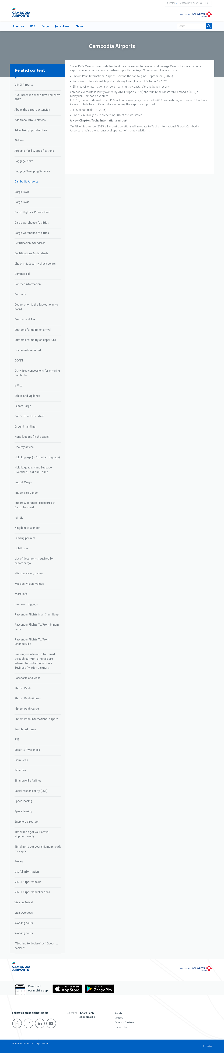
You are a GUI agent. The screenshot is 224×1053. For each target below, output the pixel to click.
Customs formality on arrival (33, 329)
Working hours (24, 923)
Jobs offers (62, 26)
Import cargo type (26, 492)
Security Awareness (27, 749)
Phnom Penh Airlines (28, 698)
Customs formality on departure (35, 340)
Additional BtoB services (30, 120)
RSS (17, 739)
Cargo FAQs (22, 192)
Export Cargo (23, 406)
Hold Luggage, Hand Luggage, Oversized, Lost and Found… (33, 470)
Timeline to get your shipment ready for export (38, 849)
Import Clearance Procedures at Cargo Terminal (35, 505)
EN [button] (206, 3)
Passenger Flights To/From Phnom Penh (37, 627)
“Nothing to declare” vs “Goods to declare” (36, 946)
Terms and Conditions (125, 1022)
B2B (32, 26)
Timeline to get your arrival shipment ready (32, 834)
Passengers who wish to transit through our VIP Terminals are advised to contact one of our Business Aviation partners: (35, 661)
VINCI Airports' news (28, 882)
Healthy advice (24, 447)
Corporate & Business (191, 3)
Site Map (119, 1013)
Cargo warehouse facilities (32, 222)
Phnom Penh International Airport (36, 719)
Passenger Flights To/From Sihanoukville (32, 642)
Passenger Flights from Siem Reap (37, 614)
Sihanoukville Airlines (28, 780)
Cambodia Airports (26, 181)
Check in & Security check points (35, 263)
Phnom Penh (23, 688)
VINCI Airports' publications (32, 892)
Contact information (28, 284)
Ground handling (25, 426)
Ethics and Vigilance (27, 395)
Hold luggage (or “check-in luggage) (37, 457)
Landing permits (25, 538)
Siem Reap (21, 760)
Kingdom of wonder (27, 527)
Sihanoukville (87, 1017)
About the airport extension (32, 109)
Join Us (19, 517)
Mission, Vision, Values (29, 583)
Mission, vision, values (29, 573)
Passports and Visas (27, 678)
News (79, 26)
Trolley (19, 861)
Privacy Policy (121, 1027)
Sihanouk (20, 770)
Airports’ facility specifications (34, 150)
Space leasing (23, 801)
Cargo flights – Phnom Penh (32, 212)
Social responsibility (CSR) (31, 791)
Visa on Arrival (24, 902)
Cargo (45, 26)
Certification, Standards (30, 243)
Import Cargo (23, 482)
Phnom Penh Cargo (27, 708)
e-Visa (19, 385)
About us (18, 26)
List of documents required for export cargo (34, 561)
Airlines (19, 140)
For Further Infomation (29, 416)
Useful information (27, 871)
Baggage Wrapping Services (32, 171)
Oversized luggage (26, 604)
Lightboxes (22, 548)
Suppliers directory (26, 821)
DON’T (19, 360)
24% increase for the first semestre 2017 (37, 97)
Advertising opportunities (31, 130)
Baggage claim (24, 161)
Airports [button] (171, 3)
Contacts (20, 294)
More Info (21, 594)
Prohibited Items (25, 729)
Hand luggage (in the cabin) (32, 436)
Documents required (28, 350)
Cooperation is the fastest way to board (36, 307)
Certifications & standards (31, 253)
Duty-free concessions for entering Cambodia (37, 373)
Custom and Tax (25, 319)
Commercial (22, 273)
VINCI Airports (24, 84)
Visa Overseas (24, 912)
